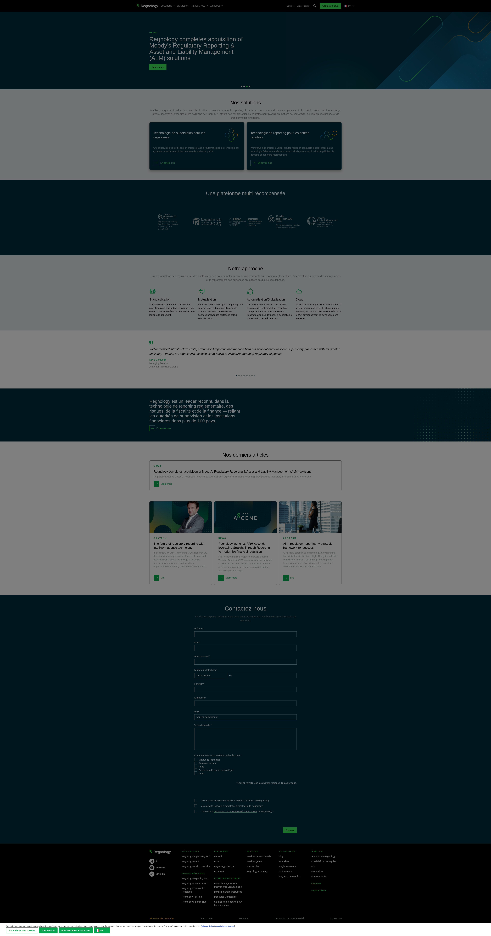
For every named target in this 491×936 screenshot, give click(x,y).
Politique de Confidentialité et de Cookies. (217, 926)
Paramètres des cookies (22, 930)
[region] (245, 929)
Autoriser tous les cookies (75, 930)
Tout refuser (48, 930)
